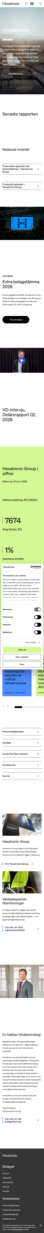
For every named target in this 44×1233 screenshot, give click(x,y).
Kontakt (5, 1191)
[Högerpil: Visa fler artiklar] (9, 706)
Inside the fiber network (15, 753)
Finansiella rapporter (11, 1210)
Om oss (5, 1173)
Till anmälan (15, 319)
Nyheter (6, 742)
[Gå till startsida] (11, 3)
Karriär (6, 776)
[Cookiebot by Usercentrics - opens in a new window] (31, 567)
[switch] (37, 617)
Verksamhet (7, 1182)
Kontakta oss (16, 73)
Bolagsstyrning (8, 1218)
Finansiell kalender (10, 1214)
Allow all (22, 650)
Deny (22, 664)
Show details (30, 642)
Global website (18, 1229)
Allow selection (22, 657)
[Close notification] (41, 1225)
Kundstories (9, 764)
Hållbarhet (7, 1178)
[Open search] (26, 3)
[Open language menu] (32, 3)
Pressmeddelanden (10, 1205)
